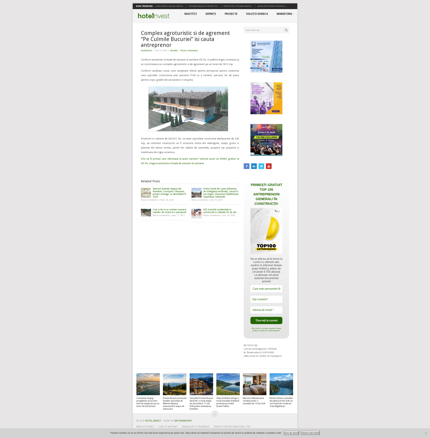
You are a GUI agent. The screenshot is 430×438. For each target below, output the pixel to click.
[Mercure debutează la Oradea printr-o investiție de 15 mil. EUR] (254, 384)
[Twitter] (261, 166)
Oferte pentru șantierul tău (232, 426)
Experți (211, 13)
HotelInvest (146, 50)
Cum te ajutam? (168, 426)
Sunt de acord (291, 432)
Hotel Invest (153, 15)
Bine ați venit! (145, 426)
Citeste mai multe (310, 432)
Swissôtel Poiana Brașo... (238, 6)
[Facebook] (246, 166)
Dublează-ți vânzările (195, 426)
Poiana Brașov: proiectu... (204, 6)
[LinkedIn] (254, 166)
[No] (425, 433)
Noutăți (190, 13)
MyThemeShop (183, 420)
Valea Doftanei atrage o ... (272, 6)
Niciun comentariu (189, 50)
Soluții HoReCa (257, 13)
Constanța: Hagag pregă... (169, 6)
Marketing (284, 13)
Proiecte (231, 13)
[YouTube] (269, 166)
